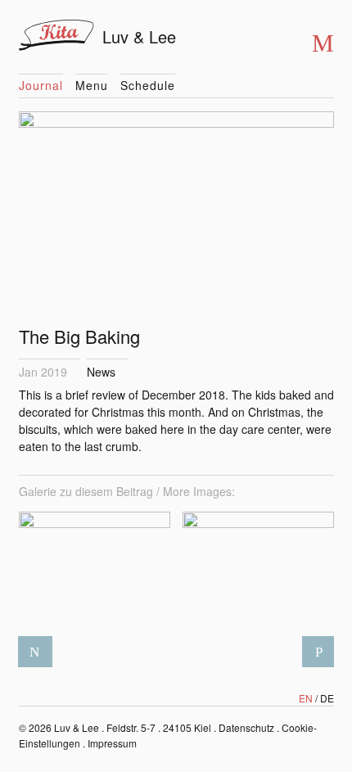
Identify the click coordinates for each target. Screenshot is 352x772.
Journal (41, 85)
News (101, 371)
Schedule (147, 85)
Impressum (112, 743)
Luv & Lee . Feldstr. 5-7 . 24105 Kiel (132, 727)
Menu (91, 85)
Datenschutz (246, 727)
